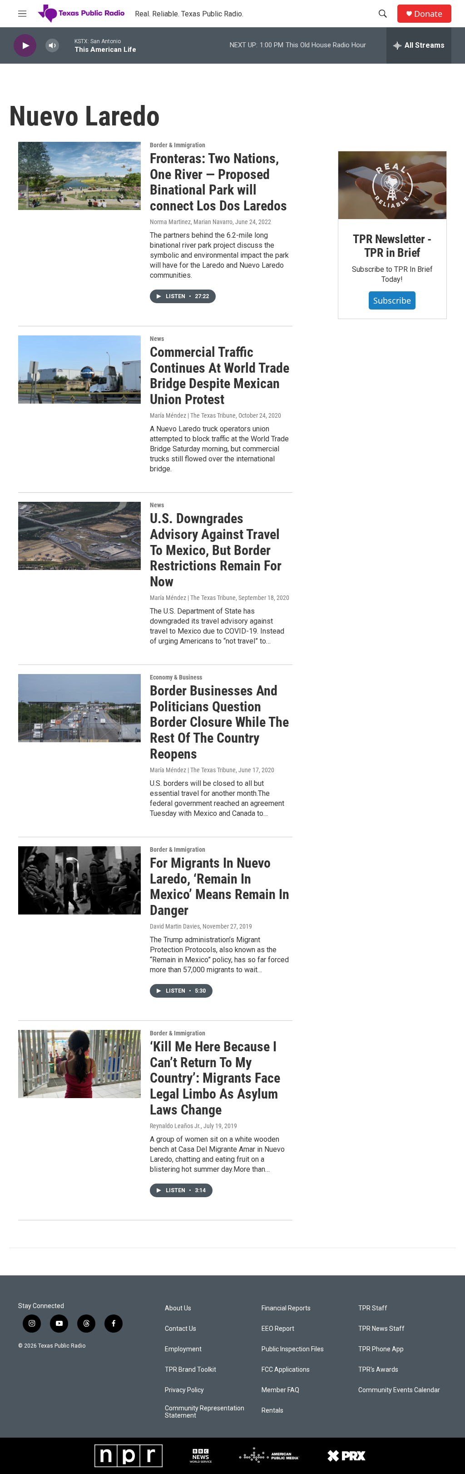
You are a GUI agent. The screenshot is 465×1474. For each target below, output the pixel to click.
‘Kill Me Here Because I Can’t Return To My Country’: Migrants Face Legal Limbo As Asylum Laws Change (215, 1078)
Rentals (272, 1410)
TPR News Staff (381, 1328)
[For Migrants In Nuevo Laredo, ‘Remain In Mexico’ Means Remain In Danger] (79, 880)
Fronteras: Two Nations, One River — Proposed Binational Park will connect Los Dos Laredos (218, 182)
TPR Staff (372, 1308)
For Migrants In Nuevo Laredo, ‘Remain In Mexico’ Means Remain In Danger (219, 886)
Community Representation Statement (204, 1412)
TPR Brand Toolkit (190, 1369)
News (157, 338)
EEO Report (278, 1328)
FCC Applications (286, 1369)
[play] (25, 45)
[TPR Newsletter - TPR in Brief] (392, 185)
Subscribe (392, 300)
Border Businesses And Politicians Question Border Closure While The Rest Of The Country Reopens (219, 722)
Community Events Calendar (399, 1390)
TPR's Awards (378, 1369)
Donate (428, 14)
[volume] (52, 45)
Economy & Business (176, 677)
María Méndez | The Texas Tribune (193, 415)
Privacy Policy (184, 1390)
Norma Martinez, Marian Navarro (191, 221)
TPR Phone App (381, 1349)
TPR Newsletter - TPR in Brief (392, 246)
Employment (183, 1349)
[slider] (66, 45)
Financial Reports (286, 1308)
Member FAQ (280, 1390)
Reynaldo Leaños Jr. (175, 1125)
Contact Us (180, 1328)
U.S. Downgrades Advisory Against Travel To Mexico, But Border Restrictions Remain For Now (216, 550)
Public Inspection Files (293, 1349)
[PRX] (346, 1455)
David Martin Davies (175, 926)
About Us (178, 1308)
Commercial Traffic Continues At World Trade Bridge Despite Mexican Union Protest (219, 375)
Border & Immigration (177, 145)
